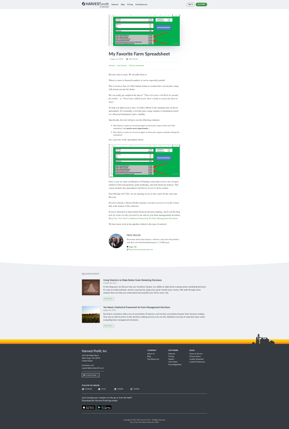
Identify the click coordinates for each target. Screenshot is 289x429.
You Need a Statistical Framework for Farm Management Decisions (136, 307)
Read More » (108, 299)
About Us (151, 354)
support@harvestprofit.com (93, 368)
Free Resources (141, 4)
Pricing (130, 4)
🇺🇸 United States (90, 375)
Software (112, 65)
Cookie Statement (196, 359)
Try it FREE (201, 4)
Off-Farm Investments (136, 65)
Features (115, 4)
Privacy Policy (195, 356)
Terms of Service (195, 354)
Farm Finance (122, 65)
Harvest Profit (145, 420)
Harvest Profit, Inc (94, 351)
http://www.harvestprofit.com (141, 250)
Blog (123, 4)
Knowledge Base (174, 364)
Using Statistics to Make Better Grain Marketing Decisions (132, 280)
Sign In (190, 4)
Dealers (171, 359)
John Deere (172, 362)
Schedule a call (88, 365)
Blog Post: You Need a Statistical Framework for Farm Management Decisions (143, 218)
